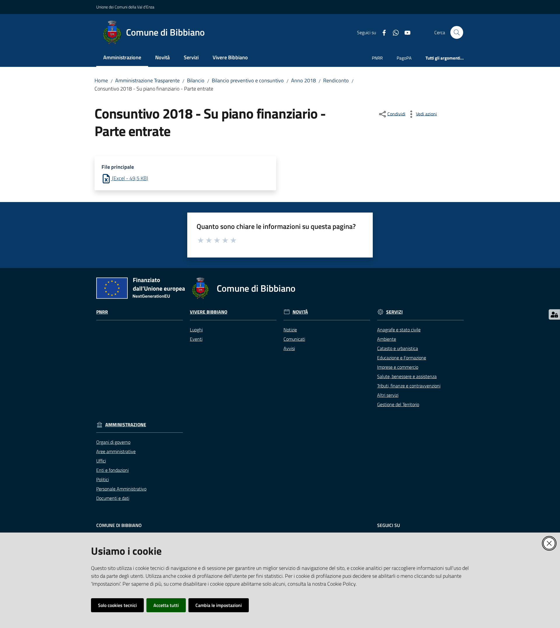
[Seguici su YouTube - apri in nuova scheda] (405, 32)
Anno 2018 (303, 80)
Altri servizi (387, 395)
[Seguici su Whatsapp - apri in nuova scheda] (393, 32)
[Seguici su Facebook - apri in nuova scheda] (382, 32)
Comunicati (294, 338)
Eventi (196, 338)
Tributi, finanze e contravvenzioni (408, 385)
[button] (457, 32)
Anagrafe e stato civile (399, 329)
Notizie (290, 329)
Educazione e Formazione (401, 357)
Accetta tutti (166, 605)
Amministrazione (125, 424)
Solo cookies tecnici (117, 605)
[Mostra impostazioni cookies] (554, 314)
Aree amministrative (116, 451)
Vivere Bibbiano (208, 312)
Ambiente (386, 338)
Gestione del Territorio (398, 404)
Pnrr (102, 312)
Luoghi (196, 329)
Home (101, 80)
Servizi (394, 312)
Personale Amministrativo (121, 488)
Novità (300, 312)
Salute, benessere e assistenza (407, 376)
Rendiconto (336, 80)
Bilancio (195, 80)
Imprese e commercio (397, 366)
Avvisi (289, 348)
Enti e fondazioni (112, 470)
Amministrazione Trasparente (147, 80)
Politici (102, 479)
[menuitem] (122, 58)
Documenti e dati (112, 498)
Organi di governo (113, 442)
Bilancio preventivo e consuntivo (248, 80)
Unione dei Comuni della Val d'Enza (125, 7)
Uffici (101, 460)
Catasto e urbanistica (397, 348)
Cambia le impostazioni (218, 605)
